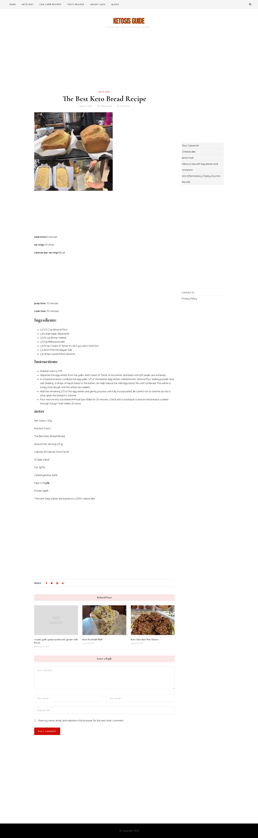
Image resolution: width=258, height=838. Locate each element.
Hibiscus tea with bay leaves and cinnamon (200, 166)
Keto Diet (28, 4)
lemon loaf (188, 157)
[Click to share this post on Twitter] (52, 583)
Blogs (115, 4)
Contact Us (188, 292)
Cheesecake (188, 151)
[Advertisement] (104, 68)
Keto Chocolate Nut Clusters (145, 639)
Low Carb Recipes (50, 4)
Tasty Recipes (75, 4)
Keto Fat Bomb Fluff (92, 639)
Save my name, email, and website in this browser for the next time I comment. (81, 720)
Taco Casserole (190, 145)
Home (12, 4)
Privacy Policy (189, 298)
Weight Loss (98, 4)
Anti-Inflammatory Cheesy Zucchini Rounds (201, 178)
